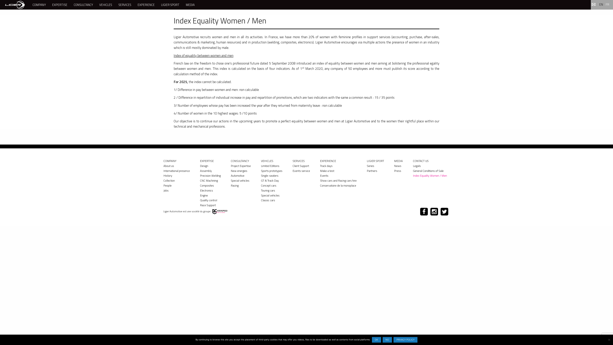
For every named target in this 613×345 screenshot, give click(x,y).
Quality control (208, 200)
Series (370, 166)
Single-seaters (269, 175)
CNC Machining (209, 180)
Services (124, 4)
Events (324, 175)
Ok (376, 339)
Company (39, 4)
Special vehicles (240, 180)
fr (607, 4)
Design (204, 166)
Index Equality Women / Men (430, 175)
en (601, 4)
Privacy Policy (406, 339)
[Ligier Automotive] (15, 4)
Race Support (208, 205)
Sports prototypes (271, 171)
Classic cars (268, 200)
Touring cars (268, 190)
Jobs (166, 190)
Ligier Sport (170, 4)
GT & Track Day (270, 180)
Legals (417, 166)
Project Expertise (241, 166)
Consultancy (83, 4)
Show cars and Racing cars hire (338, 180)
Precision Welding (210, 175)
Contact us (421, 161)
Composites (207, 185)
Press (397, 171)
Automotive (237, 175)
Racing (235, 185)
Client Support (301, 166)
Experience (146, 4)
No (387, 339)
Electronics (206, 190)
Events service (301, 171)
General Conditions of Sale (428, 171)
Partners (372, 171)
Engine (204, 195)
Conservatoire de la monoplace (338, 185)
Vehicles (105, 4)
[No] (609, 339)
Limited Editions (270, 166)
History (167, 175)
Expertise (59, 4)
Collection (169, 180)
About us (168, 166)
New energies (239, 171)
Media (190, 4)
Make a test (327, 171)
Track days (326, 166)
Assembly (206, 171)
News (397, 166)
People (167, 185)
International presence (176, 171)
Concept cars (268, 185)
